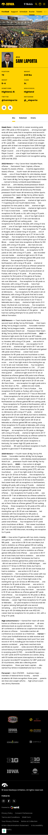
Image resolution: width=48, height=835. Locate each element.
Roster (32, 12)
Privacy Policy (7, 813)
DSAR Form (26, 817)
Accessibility (7, 829)
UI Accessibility (37, 825)
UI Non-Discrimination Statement (15, 825)
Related (23, 118)
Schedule (23, 12)
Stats (33, 118)
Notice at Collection (29, 821)
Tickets (39, 12)
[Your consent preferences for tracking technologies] (4, 831)
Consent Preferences (23, 813)
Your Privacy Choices (10, 821)
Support (14, 12)
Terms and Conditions (11, 817)
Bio (13, 118)
